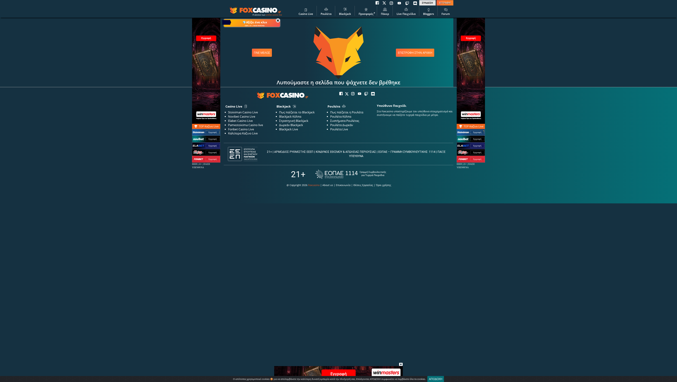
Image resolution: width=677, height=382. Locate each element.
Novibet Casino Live (241, 116)
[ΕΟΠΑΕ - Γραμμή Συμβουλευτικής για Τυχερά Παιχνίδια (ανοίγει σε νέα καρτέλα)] (350, 174)
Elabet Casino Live (240, 121)
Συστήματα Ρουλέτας (344, 121)
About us (327, 185)
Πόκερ (385, 14)
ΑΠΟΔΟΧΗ (435, 379)
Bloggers (428, 14)
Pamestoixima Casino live (245, 125)
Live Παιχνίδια (406, 14)
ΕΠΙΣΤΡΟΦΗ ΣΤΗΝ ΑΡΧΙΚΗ (415, 53)
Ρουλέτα (326, 14)
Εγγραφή (477, 132)
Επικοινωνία (343, 185)
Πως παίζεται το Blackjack (297, 112)
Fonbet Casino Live (241, 129)
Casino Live (306, 14)
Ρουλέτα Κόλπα (340, 116)
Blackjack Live (288, 129)
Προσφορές (366, 14)
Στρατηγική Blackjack (293, 121)
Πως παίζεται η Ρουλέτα (346, 112)
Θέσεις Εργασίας (363, 185)
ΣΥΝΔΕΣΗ (427, 2)
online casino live (274, 14)
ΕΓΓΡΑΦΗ (445, 2)
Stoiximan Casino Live (243, 112)
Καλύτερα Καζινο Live (243, 133)
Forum (445, 14)
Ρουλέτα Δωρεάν (341, 125)
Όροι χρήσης (383, 185)
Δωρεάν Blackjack (291, 125)
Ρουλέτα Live (339, 129)
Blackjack (345, 14)
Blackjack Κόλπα (290, 116)
